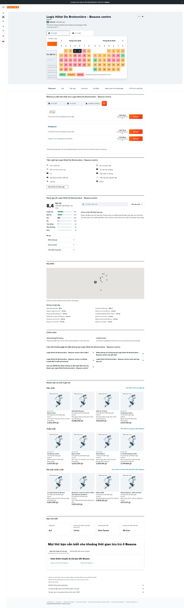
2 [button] (70, 51)
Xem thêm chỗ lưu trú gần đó (135, 388)
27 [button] (89, 65)
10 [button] (75, 56)
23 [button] (70, 65)
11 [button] (79, 56)
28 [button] (61, 69)
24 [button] (75, 65)
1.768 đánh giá (60, 22)
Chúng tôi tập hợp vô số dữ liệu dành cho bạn (63, 589)
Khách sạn (59, 602)
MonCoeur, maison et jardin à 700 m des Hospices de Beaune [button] (83, 493)
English (107, 2)
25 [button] (79, 65)
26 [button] (84, 65)
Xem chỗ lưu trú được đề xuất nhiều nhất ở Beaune (128, 469)
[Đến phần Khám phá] (3, 26)
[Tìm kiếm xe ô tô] (3, 21)
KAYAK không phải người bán (58, 585)
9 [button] (70, 56)
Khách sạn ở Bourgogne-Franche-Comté (98, 602)
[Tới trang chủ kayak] (13, 7)
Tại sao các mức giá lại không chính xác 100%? (64, 592)
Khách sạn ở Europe (69, 602)
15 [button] (66, 60)
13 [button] (89, 56)
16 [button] (70, 60)
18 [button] (79, 60)
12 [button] (84, 56)
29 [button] (66, 69)
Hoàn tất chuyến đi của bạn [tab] (58, 551)
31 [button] (118, 69)
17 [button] (75, 60)
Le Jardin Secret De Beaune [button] (56, 492)
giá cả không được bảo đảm (81, 579)
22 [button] (66, 65)
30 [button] (70, 69)
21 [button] (61, 65)
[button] (182, 2)
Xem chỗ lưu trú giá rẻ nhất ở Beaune (132, 428)
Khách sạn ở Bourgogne (118, 602)
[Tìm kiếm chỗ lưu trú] (3, 17)
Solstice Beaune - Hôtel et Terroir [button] (131, 492)
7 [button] (61, 56)
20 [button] (89, 60)
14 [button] (61, 60)
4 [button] (79, 51)
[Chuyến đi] (3, 36)
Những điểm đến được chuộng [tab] (80, 551)
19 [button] (84, 60)
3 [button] (75, 51)
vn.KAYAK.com (50, 602)
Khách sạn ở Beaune (87, 563)
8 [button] (65, 56)
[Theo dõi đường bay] (3, 30)
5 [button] (84, 51)
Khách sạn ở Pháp (81, 602)
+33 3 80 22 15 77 (52, 27)
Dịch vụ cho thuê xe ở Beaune (59, 563)
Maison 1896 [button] (100, 492)
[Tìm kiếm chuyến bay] (3, 13)
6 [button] (88, 51)
